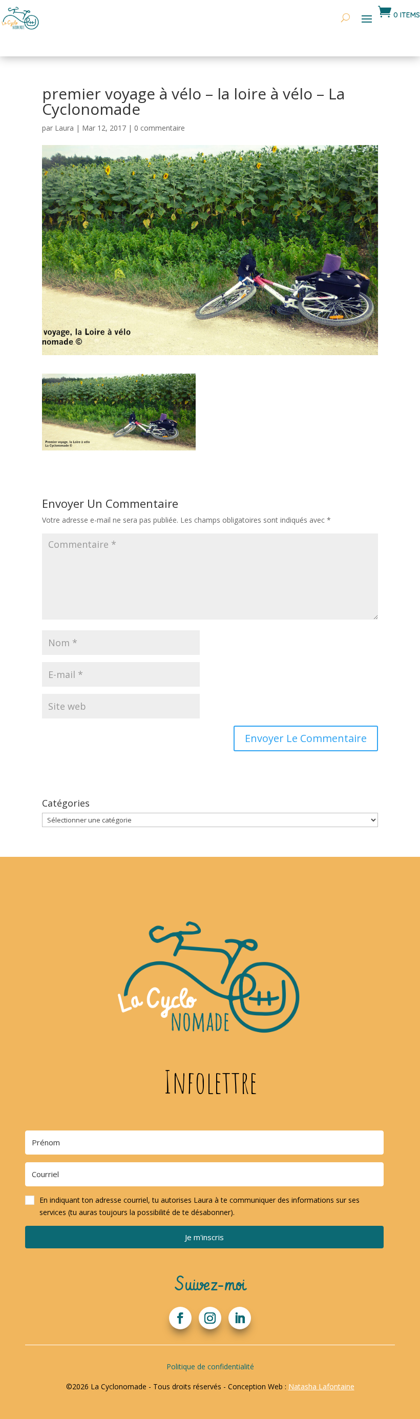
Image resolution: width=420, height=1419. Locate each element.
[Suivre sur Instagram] (210, 1318)
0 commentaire (159, 128)
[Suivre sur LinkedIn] (239, 1318)
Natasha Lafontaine (321, 1386)
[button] (204, 1206)
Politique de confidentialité (210, 1366)
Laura (64, 128)
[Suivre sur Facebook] (180, 1318)
